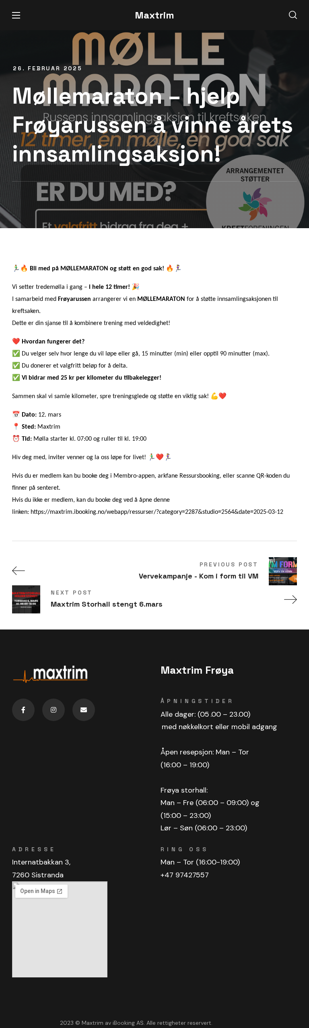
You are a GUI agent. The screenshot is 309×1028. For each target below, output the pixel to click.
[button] (293, 15)
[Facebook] (23, 710)
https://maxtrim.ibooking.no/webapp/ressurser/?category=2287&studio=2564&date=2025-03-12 (157, 512)
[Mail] (83, 710)
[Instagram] (53, 710)
